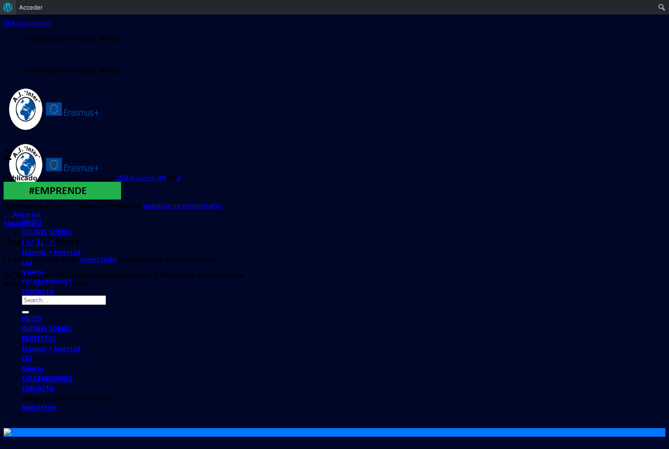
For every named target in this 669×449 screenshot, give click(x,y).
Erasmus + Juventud (51, 252)
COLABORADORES (47, 379)
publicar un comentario (182, 205)
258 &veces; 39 (141, 177)
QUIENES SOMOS (46, 232)
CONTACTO (38, 292)
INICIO (31, 319)
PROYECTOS (39, 339)
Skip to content (27, 22)
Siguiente (24, 223)
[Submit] (25, 312)
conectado (98, 258)
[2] (62, 196)
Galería (32, 369)
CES (27, 359)
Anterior (22, 214)
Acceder (31, 7)
